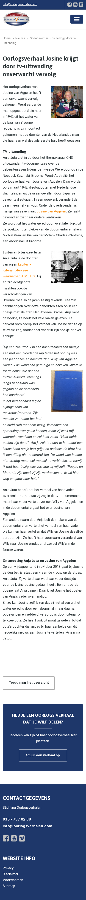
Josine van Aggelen (51, 211)
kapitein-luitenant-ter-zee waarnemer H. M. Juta (19, 270)
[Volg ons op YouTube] (75, 4)
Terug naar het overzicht (29, 682)
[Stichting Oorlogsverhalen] (16, 19)
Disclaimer (10, 874)
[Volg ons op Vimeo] (81, 4)
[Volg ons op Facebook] (69, 4)
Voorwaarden (13, 880)
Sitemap (9, 886)
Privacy (8, 868)
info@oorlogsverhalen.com (20, 4)
